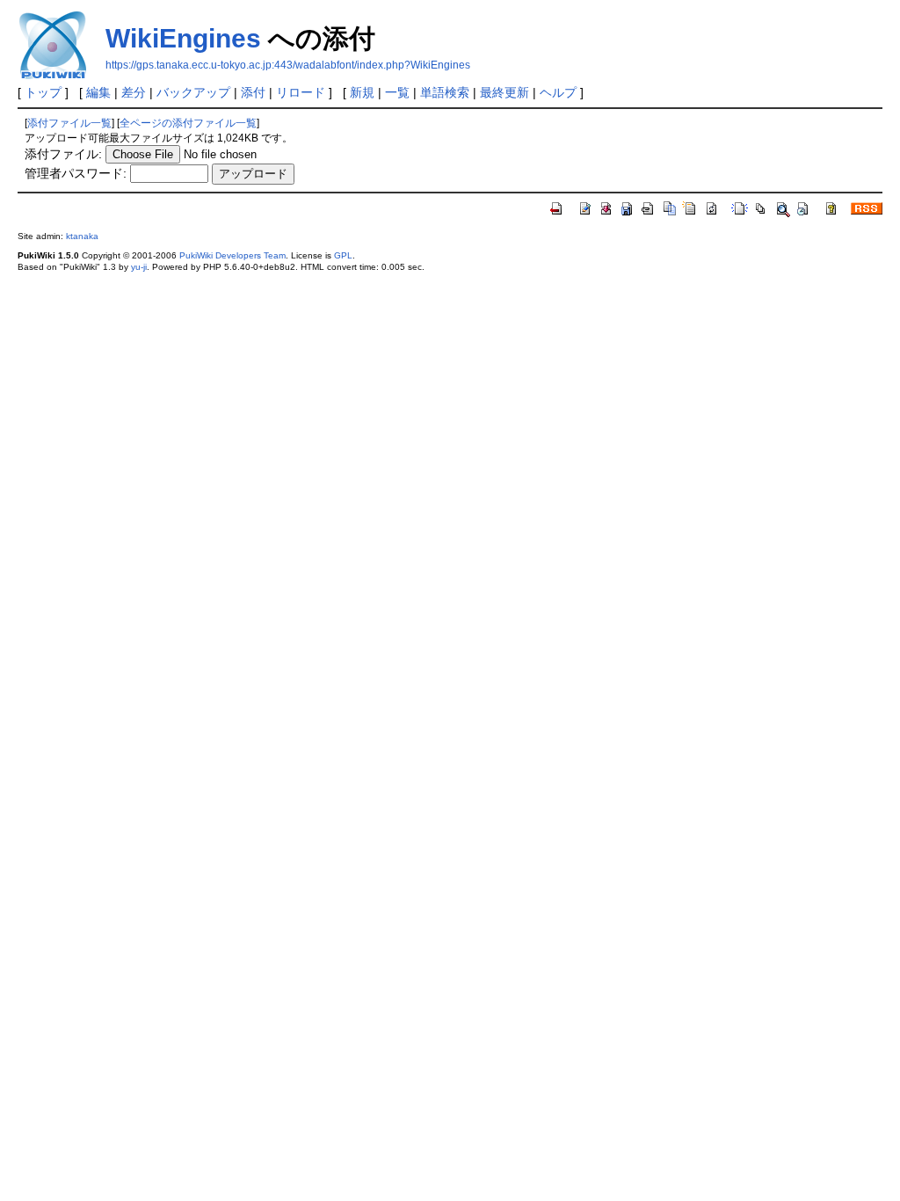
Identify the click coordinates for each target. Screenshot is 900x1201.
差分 (133, 92)
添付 (253, 92)
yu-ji (139, 267)
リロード (300, 92)
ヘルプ (558, 92)
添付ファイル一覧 (69, 123)
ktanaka (82, 236)
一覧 (397, 92)
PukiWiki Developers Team (232, 255)
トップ (43, 92)
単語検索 (444, 92)
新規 (362, 92)
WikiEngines (183, 38)
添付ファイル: (63, 154)
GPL (343, 255)
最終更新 (504, 92)
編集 (98, 92)
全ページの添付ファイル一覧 (188, 123)
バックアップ (193, 92)
